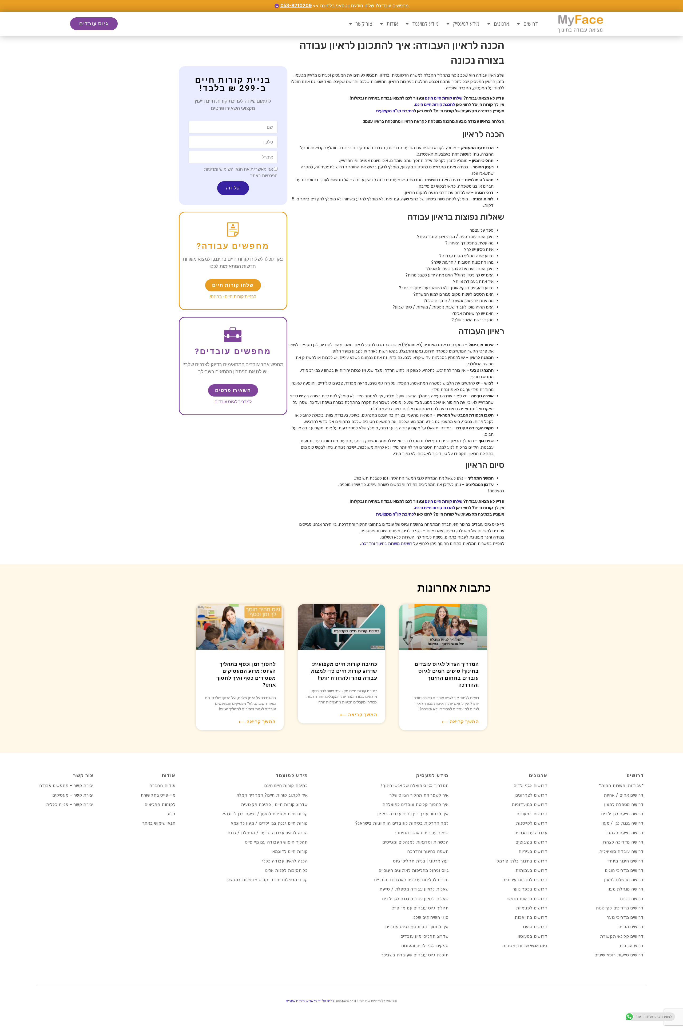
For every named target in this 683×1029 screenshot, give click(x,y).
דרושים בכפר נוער (530, 889)
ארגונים (501, 24)
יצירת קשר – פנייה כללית (69, 804)
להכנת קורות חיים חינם (435, 104)
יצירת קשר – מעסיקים (72, 795)
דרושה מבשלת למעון (624, 879)
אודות (392, 24)
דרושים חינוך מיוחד (625, 861)
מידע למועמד (425, 24)
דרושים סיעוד (534, 926)
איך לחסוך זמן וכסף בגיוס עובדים (417, 926)
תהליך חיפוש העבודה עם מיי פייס (276, 842)
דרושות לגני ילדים (530, 785)
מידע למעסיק (466, 24)
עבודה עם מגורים (530, 832)
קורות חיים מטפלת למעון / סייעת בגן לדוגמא (265, 813)
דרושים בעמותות (531, 870)
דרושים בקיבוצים (531, 842)
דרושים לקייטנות (531, 823)
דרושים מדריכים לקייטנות (620, 908)
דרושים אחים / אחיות (624, 795)
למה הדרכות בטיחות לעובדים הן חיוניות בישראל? (402, 823)
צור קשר (364, 24)
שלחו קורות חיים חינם (443, 98)
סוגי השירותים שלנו (430, 917)
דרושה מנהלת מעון (625, 889)
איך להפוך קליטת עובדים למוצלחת (415, 804)
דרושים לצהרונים (531, 795)
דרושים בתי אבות (531, 917)
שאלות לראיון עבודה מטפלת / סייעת (414, 889)
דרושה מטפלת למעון (624, 804)
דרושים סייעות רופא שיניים (619, 954)
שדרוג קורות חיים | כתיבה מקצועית (274, 804)
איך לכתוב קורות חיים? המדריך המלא (272, 795)
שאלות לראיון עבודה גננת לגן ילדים (415, 898)
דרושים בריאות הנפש (527, 898)
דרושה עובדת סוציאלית (621, 851)
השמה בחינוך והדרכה (427, 851)
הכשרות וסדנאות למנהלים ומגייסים (415, 842)
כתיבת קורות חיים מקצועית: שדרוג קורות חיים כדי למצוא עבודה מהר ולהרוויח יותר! (344, 671)
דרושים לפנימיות (531, 908)
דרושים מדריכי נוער (625, 917)
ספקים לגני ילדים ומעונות (425, 945)
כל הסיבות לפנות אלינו (286, 870)
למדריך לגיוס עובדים (233, 401)
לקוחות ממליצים (160, 804)
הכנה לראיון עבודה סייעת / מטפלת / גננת (267, 832)
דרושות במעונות (531, 813)
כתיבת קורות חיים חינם (286, 785)
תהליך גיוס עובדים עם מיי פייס (420, 908)
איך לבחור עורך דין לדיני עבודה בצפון (413, 813)
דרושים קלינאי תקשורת (622, 936)
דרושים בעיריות (532, 851)
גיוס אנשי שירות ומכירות (524, 945)
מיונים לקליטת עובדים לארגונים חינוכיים (411, 879)
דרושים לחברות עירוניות (524, 879)
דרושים (530, 24)
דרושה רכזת (632, 898)
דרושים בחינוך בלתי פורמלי (521, 861)
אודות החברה (162, 785)
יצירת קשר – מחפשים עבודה (66, 785)
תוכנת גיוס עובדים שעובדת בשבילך (415, 954)
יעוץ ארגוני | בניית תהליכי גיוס (421, 861)
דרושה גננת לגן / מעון (622, 823)
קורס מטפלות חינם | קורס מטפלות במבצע (267, 879)
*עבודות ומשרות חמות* (621, 785)
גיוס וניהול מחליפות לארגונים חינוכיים (414, 870)
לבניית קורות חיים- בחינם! (233, 296)
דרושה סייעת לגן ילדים (622, 813)
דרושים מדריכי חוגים (624, 870)
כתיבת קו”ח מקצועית (395, 110)
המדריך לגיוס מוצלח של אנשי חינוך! (414, 785)
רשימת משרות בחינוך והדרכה (386, 543)
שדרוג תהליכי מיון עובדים (424, 936)
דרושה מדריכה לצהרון (622, 842)
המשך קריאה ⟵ (460, 721)
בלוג (171, 813)
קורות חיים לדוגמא (290, 851)
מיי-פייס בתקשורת (158, 795)
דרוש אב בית (632, 945)
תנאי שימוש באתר (159, 823)
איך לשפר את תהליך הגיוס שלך (419, 795)
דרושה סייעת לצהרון (624, 832)
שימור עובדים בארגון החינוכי (422, 832)
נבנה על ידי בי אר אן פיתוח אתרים (310, 1001)
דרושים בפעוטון (532, 936)
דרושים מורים (631, 926)
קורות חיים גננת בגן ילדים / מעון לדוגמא (269, 823)
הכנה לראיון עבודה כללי (285, 861)
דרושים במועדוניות (529, 804)
